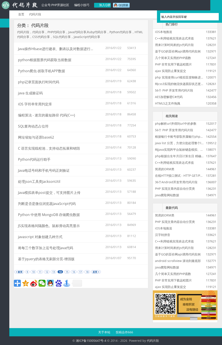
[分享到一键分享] (66, 283)
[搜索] (213, 16)
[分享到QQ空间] (25, 283)
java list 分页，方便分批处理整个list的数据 (184, 143)
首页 (21, 14)
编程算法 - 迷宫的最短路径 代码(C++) (46, 115)
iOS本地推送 (163, 32)
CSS (4, 112)
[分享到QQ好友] (50, 283)
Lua (4, 138)
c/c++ (4, 49)
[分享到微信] (42, 283)
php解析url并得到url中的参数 (175, 123)
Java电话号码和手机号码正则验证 (44, 170)
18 (87, 271)
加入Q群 (104, 5)
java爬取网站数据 (167, 195)
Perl (4, 76)
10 (33, 271)
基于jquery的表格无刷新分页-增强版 (46, 259)
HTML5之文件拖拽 (167, 103)
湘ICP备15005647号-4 (91, 340)
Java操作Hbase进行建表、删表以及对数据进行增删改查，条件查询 (70, 48)
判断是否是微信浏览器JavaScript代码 (47, 203)
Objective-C (4, 165)
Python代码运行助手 (34, 159)
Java (4, 40)
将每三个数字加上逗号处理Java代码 (45, 247)
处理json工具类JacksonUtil (39, 181)
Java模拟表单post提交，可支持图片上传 (49, 192)
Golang (4, 147)
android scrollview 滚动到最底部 (178, 261)
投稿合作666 (124, 332)
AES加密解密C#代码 (169, 97)
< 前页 (19, 271)
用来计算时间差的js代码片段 (174, 45)
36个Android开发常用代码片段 (176, 182)
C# (4, 67)
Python (4, 85)
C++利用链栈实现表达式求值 (174, 38)
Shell (4, 156)
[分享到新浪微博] (33, 283)
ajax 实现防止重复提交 (170, 71)
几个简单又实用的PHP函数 (173, 58)
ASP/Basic (4, 174)
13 (53, 271)
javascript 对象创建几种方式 (40, 236)
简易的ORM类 (164, 169)
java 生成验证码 (30, 93)
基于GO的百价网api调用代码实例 (178, 51)
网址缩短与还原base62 (36, 137)
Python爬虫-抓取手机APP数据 (41, 71)
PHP (4, 32)
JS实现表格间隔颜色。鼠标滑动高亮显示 (49, 225)
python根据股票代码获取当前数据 (44, 59)
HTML (4, 103)
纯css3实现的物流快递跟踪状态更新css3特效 (185, 84)
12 (47, 271)
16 (73, 271)
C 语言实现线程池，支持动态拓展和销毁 (49, 148)
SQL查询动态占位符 (33, 126)
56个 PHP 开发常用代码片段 (174, 90)
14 (60, 271)
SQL (4, 129)
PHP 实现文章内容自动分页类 (175, 188)
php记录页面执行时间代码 (38, 82)
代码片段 (19, 5)
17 (80, 271)
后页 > (96, 271)
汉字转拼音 (162, 235)
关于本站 (104, 332)
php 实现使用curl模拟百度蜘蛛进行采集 (182, 77)
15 (67, 271)
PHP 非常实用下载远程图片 (173, 64)
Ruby (4, 94)
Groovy (4, 120)
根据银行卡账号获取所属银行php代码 (180, 136)
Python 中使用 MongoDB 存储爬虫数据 (49, 214)
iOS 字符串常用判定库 (35, 104)
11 (40, 271)
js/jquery (4, 58)
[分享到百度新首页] (58, 283)
